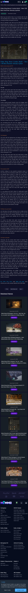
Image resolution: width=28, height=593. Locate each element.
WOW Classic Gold (18, 515)
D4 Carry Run (17, 568)
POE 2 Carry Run (17, 535)
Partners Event (4, 552)
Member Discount (5, 524)
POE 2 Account (17, 539)
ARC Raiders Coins (18, 576)
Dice (2, 554)
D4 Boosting (16, 567)
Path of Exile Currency (6, 532)
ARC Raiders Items (18, 574)
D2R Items (3, 563)
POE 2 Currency (17, 530)
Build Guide (3, 13)
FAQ (1, 513)
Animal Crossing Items (19, 548)
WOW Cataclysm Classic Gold (20, 513)
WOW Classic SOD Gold (19, 519)
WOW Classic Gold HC (19, 517)
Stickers (2, 545)
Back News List (14, 289)
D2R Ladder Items (4, 565)
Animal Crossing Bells (18, 545)
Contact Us (3, 512)
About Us (3, 510)
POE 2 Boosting (17, 537)
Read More (14, 317)
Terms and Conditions (6, 517)
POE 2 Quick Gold (17, 533)
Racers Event (3, 550)
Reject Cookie (7, 590)
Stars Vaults (3, 548)
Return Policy (3, 520)
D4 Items (16, 563)
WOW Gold (16, 520)
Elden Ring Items (4, 574)
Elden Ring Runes (4, 576)
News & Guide (4, 522)
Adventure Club (4, 555)
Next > (21, 289)
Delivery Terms (4, 515)
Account (2, 557)
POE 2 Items (16, 532)
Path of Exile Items (5, 530)
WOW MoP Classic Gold (19, 510)
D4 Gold (15, 565)
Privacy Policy (4, 519)
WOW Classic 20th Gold (19, 512)
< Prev (6, 289)
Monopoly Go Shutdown (6, 547)
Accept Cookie (20, 590)
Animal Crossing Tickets (19, 547)
